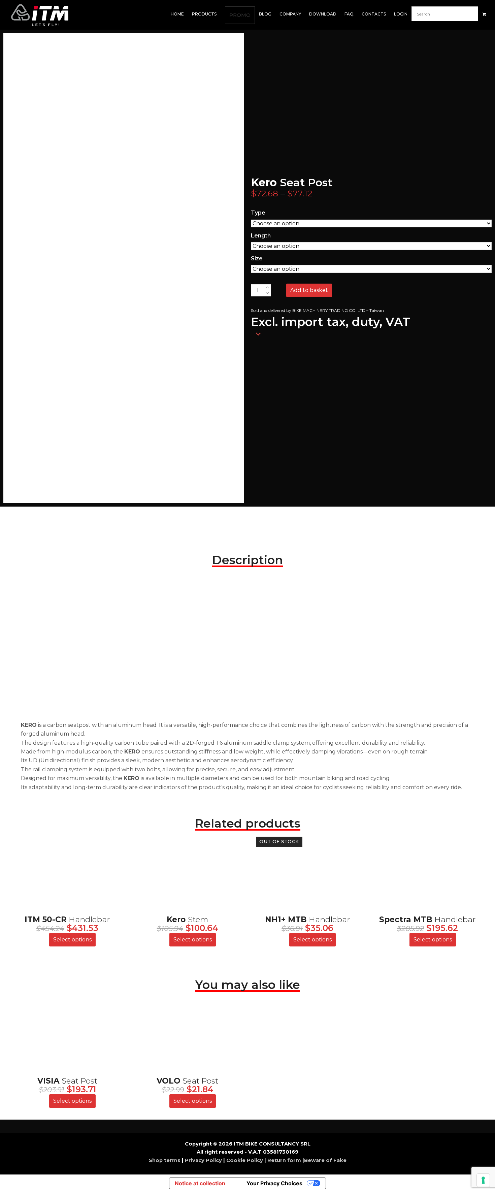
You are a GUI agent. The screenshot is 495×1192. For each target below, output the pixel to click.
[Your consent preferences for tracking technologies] (483, 1180)
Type (258, 213)
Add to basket (309, 290)
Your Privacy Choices (274, 1183)
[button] (484, 14)
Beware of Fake (325, 1160)
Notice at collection (200, 1183)
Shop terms (165, 1160)
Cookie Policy (244, 1160)
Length (261, 235)
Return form (284, 1160)
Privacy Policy (203, 1160)
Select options (72, 939)
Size (257, 258)
